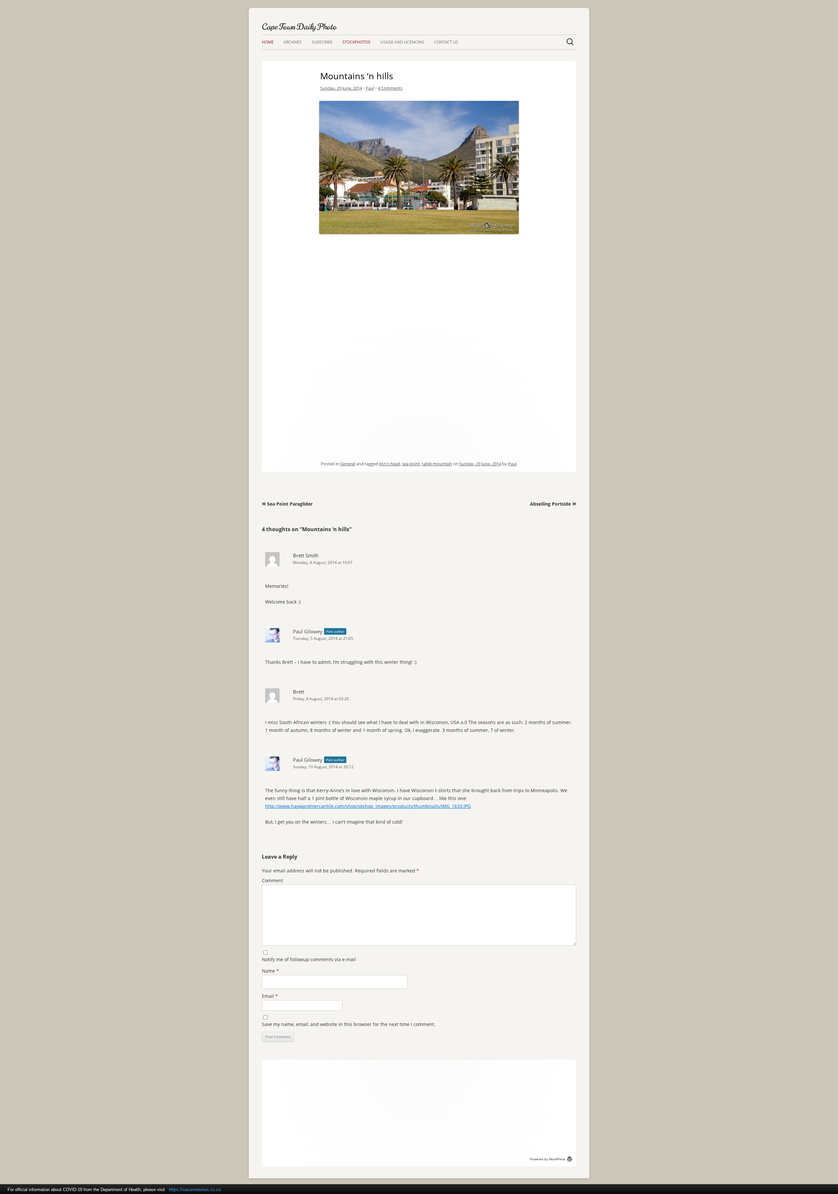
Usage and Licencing (402, 42)
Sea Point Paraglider (287, 504)
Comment (272, 880)
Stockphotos (356, 42)
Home (268, 42)
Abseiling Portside (553, 504)
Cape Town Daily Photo (299, 27)
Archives (292, 42)
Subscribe (322, 42)
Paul (370, 88)
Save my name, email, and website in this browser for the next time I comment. (348, 1024)
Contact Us (446, 42)
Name (270, 971)
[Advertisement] (419, 282)
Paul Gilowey (307, 631)
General (347, 464)
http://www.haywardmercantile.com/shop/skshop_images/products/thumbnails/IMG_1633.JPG (368, 806)
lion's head (389, 464)
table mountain (437, 464)
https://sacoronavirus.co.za (195, 1189)
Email (270, 996)
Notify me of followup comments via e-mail (309, 959)
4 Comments (390, 88)
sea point (411, 464)
